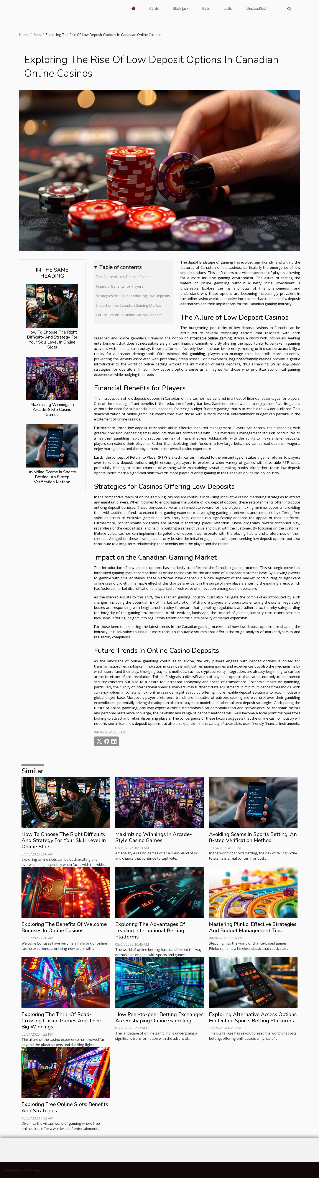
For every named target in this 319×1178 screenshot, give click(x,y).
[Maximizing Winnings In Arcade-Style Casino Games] (52, 378)
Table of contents (120, 266)
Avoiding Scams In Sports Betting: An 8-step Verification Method (52, 477)
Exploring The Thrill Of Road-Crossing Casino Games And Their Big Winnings (61, 1020)
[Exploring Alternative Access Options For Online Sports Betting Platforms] (253, 982)
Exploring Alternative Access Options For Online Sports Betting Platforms (253, 1017)
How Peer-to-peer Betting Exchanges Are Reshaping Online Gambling (159, 1017)
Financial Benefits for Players (119, 286)
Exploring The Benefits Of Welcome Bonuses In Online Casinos (64, 927)
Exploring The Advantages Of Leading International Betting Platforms (150, 930)
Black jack (180, 8)
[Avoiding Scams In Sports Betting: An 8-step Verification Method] (52, 445)
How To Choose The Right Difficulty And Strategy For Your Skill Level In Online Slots (52, 339)
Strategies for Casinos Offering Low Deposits (133, 295)
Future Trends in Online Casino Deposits (129, 315)
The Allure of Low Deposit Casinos (124, 276)
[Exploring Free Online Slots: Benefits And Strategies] (65, 1072)
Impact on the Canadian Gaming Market (128, 305)
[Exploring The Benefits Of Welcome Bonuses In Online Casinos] (65, 892)
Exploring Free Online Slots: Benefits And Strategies (64, 1107)
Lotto (228, 8)
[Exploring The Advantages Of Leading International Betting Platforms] (159, 892)
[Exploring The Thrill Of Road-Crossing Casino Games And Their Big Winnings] (65, 982)
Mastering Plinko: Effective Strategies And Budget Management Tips (252, 927)
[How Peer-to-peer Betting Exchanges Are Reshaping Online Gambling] (159, 982)
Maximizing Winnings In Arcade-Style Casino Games (52, 409)
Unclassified (256, 8)
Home (24, 34)
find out (144, 631)
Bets (206, 8)
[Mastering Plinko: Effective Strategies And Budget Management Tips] (253, 892)
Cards (154, 8)
